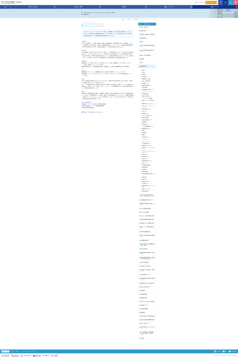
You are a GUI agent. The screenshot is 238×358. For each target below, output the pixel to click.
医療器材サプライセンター (147, 103)
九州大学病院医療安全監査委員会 (148, 46)
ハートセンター (145, 139)
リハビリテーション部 (146, 91)
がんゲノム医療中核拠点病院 (147, 215)
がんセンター (144, 111)
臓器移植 (143, 312)
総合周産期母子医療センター (148, 89)
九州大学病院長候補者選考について (148, 51)
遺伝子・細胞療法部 (146, 81)
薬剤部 (143, 130)
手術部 (143, 72)
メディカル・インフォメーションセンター (92, 25)
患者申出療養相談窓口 (146, 231)
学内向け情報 (5, 351)
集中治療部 (144, 76)
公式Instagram (234, 351)
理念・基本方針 (144, 27)
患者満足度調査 (144, 308)
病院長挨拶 (143, 30)
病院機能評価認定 (145, 240)
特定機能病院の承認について (147, 199)
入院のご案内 (78, 7)
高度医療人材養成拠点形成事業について (148, 279)
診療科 (124, 7)
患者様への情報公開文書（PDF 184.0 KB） (93, 112)
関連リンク (18, 351)
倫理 (142, 41)
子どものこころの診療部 (147, 98)
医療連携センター (145, 113)
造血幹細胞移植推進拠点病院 (147, 219)
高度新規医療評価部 (146, 165)
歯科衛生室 (144, 177)
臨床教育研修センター (146, 109)
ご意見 (12, 351)
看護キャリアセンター (146, 188)
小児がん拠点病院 (145, 212)
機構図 (142, 58)
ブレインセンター (145, 141)
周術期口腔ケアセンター (147, 145)
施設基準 (143, 290)
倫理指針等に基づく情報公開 (147, 283)
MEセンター (144, 162)
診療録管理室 (144, 167)
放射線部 (144, 74)
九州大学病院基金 (145, 262)
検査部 (143, 70)
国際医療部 (144, 122)
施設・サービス (169, 7)
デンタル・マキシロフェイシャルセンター (148, 152)
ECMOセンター (145, 154)
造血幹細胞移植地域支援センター (148, 174)
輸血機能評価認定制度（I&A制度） (147, 253)
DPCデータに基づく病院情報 (147, 301)
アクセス (235, 3)
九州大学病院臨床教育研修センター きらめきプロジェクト (148, 195)
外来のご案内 (33, 7)
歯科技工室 (144, 179)
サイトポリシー (32, 351)
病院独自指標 (144, 297)
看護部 (143, 134)
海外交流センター (145, 124)
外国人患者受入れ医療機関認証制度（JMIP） (148, 244)
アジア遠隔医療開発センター (148, 126)
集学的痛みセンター (146, 156)
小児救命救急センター (146, 143)
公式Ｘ (226, 351)
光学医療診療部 (145, 93)
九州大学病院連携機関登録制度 (148, 319)
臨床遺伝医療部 (145, 171)
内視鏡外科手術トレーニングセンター (148, 186)
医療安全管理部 (145, 117)
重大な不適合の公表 (145, 286)
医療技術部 (144, 132)
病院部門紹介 (136, 19)
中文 (203, 2)
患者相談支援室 (145, 191)
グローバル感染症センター (147, 115)
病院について (214, 7)
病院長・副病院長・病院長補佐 (148, 34)
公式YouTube (219, 351)
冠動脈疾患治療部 (145, 85)
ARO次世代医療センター (147, 119)
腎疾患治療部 (144, 87)
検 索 (221, 3)
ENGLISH (198, 2)
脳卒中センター (145, 158)
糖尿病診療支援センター (147, 160)
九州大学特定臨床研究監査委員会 (148, 236)
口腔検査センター (145, 183)
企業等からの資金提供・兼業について (148, 270)
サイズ (225, 3)
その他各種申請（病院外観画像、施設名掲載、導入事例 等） (147, 333)
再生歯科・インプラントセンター (148, 148)
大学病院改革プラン (145, 274)
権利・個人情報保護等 (146, 55)
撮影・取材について (145, 323)
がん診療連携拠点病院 (146, 208)
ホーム (125, 19)
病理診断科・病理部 (146, 78)
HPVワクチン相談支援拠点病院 (147, 227)
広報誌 (142, 338)
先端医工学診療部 (145, 96)
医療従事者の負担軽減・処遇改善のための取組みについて (148, 258)
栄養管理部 (144, 169)
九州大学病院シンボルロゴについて (148, 327)
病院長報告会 (144, 38)
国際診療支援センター (146, 128)
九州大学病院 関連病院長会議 (148, 316)
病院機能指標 (144, 294)
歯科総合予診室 (145, 181)
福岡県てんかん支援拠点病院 (147, 223)
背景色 (230, 3)
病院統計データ (144, 305)
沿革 (142, 62)
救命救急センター (145, 83)
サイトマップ (24, 351)
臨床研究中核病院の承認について (148, 204)
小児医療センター (145, 137)
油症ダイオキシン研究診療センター (148, 101)
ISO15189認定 (144, 248)
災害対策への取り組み (146, 266)
